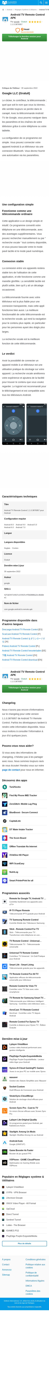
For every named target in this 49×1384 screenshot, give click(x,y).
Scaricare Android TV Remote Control (19, 634)
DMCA (29, 1286)
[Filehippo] (9, 2)
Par (14, 22)
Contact (5, 1264)
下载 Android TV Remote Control (17, 655)
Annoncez (6, 1270)
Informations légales (35, 1281)
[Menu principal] (46, 2)
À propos (6, 1259)
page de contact (11, 770)
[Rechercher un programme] (41, 2)
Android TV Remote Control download (20, 660)
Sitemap (6, 1275)
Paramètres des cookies (33, 1292)
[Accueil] (3, 10)
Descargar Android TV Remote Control (20, 629)
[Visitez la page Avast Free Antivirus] (24, 30)
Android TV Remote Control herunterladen (21, 651)
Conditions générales (35, 1259)
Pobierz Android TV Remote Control (18, 646)
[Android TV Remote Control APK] (5, 19)
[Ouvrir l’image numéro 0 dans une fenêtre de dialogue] (13, 424)
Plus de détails (24, 1243)
